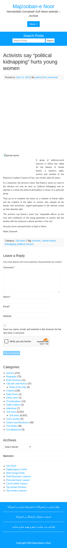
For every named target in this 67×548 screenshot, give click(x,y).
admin (38, 77)
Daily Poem (12, 394)
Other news (12, 397)
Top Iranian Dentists (16, 487)
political (21, 244)
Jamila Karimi (49, 240)
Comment (9, 267)
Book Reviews (13, 380)
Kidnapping (10, 244)
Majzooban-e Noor (33, 6)
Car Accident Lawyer (16, 483)
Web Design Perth (15, 473)
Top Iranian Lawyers (16, 490)
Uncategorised (13, 429)
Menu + (33, 24)
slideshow (11, 408)
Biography (11, 376)
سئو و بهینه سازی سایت (24, 526)
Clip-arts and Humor (16, 383)
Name (7, 296)
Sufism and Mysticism (17, 422)
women (30, 244)
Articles (10, 373)
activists (36, 240)
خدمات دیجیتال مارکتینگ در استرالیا (33, 516)
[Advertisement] (33, 117)
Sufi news (20, 240)
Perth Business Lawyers (18, 476)
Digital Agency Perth (16, 469)
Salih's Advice (13, 404)
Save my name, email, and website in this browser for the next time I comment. (32, 331)
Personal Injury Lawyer (18, 480)
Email (6, 306)
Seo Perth (11, 466)
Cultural (10, 390)
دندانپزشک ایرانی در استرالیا (21, 506)
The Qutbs (11, 426)
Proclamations (13, 401)
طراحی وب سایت (46, 526)
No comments (50, 77)
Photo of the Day (17, 387)
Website (7, 316)
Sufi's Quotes (13, 418)
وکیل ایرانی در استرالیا (48, 506)
